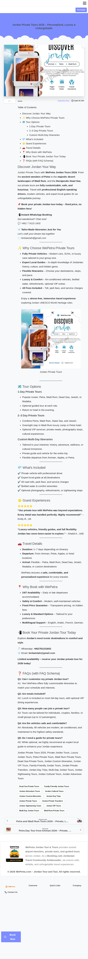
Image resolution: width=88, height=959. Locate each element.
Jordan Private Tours (29, 172)
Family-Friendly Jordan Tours (56, 786)
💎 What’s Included (32, 139)
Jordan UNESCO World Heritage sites (52, 302)
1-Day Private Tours (39, 126)
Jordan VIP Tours (53, 806)
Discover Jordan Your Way (36, 113)
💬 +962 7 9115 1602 (29, 223)
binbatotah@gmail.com (33, 238)
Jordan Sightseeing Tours (30, 806)
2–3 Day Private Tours (41, 130)
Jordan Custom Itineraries (30, 796)
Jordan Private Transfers (52, 801)
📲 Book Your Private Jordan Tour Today (44, 156)
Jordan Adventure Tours (29, 791)
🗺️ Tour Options (31, 122)
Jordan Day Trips (53, 796)
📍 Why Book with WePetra (37, 152)
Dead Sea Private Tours (29, 786)
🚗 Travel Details (31, 147)
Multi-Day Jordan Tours (29, 811)
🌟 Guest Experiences (34, 143)
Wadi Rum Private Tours (54, 811)
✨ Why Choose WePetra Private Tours (43, 117)
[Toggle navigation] (84, 3)
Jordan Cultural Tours (54, 791)
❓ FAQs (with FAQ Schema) (37, 160)
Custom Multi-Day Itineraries (44, 135)
